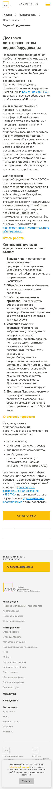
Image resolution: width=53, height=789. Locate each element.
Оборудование (12, 20)
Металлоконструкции (14, 641)
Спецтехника (10, 672)
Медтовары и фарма (14, 677)
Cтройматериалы (12, 636)
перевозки (27, 416)
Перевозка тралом (13, 615)
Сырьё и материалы (13, 682)
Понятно (26, 781)
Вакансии (8, 726)
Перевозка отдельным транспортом (22, 605)
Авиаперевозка (11, 610)
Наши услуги (10, 601)
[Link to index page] (7, 4)
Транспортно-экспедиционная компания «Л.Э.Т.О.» (21, 490)
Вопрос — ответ (11, 721)
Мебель (7, 657)
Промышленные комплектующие (20, 647)
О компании (10, 707)
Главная (8, 14)
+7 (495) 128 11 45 (28, 4)
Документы (9, 711)
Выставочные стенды (14, 662)
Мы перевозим (28, 14)
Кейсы (6, 716)
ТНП (5, 652)
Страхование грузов (14, 621)
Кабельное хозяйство (14, 667)
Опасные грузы (11, 687)
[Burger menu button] (48, 4)
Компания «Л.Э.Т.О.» (35, 92)
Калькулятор (10, 700)
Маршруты (9, 694)
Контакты (8, 731)
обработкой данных (19, 767)
